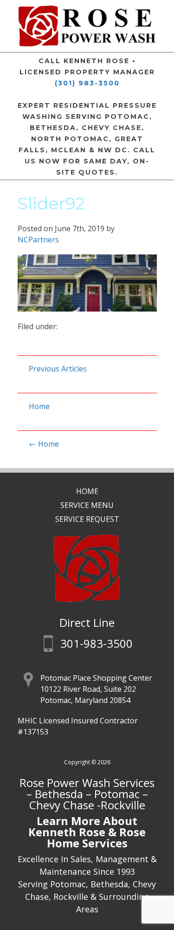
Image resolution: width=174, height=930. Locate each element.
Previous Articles (58, 368)
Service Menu (87, 505)
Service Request (87, 519)
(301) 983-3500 (87, 83)
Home (39, 406)
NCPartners (38, 239)
